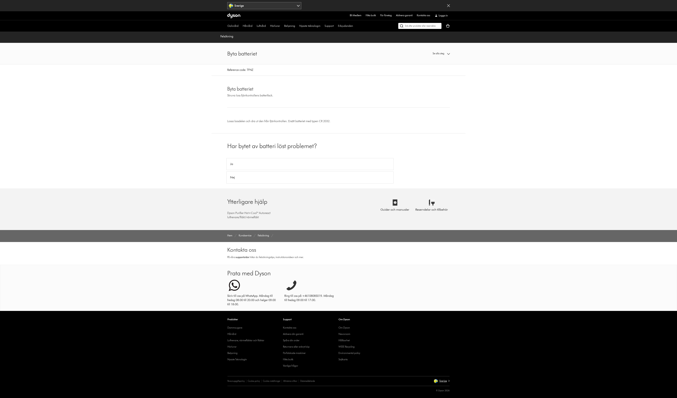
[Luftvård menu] (267, 26)
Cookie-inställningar (271, 381)
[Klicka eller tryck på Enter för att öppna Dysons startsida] (233, 15)
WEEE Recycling (346, 346)
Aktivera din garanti (293, 334)
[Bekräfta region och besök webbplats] (448, 5)
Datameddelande (307, 381)
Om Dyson (344, 327)
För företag (386, 15)
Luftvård (261, 25)
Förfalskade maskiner (294, 353)
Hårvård (247, 25)
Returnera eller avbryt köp (296, 346)
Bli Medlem (355, 15)
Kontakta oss (423, 15)
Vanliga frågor (290, 365)
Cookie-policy (254, 381)
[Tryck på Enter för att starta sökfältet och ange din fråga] (419, 26)
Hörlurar (275, 25)
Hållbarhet (344, 340)
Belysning (289, 25)
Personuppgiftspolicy (236, 381)
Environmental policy (349, 353)
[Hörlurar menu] (281, 26)
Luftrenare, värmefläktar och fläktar (245, 340)
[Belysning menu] (297, 26)
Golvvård (233, 25)
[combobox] (264, 5)
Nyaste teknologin (309, 25)
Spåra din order (291, 340)
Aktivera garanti (404, 15)
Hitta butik (371, 15)
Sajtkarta (343, 359)
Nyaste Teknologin (237, 359)
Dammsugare (234, 327)
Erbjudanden (345, 25)
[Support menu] (335, 26)
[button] (424, 53)
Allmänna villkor (290, 381)
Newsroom (344, 334)
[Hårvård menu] (254, 26)
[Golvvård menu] (240, 26)
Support (329, 25)
